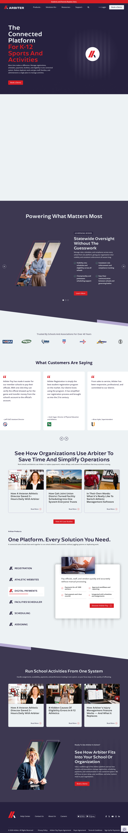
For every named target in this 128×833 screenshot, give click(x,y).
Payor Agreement (80, 830)
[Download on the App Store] (81, 816)
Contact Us (39, 816)
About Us (52, 816)
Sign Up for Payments (112, 830)
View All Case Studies (64, 521)
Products (36, 7)
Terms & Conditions (95, 830)
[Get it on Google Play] (90, 816)
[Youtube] (113, 816)
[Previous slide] (61, 438)
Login (104, 7)
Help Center (25, 816)
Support (79, 7)
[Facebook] (106, 816)
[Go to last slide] (4, 266)
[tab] (63, 300)
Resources (66, 7)
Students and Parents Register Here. (64, 2)
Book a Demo (116, 7)
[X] (109, 816)
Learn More (80, 293)
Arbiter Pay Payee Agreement (60, 830)
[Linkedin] (119, 816)
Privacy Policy (43, 830)
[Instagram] (116, 816)
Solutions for (51, 7)
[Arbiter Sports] (14, 7)
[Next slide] (123, 266)
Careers (64, 816)
